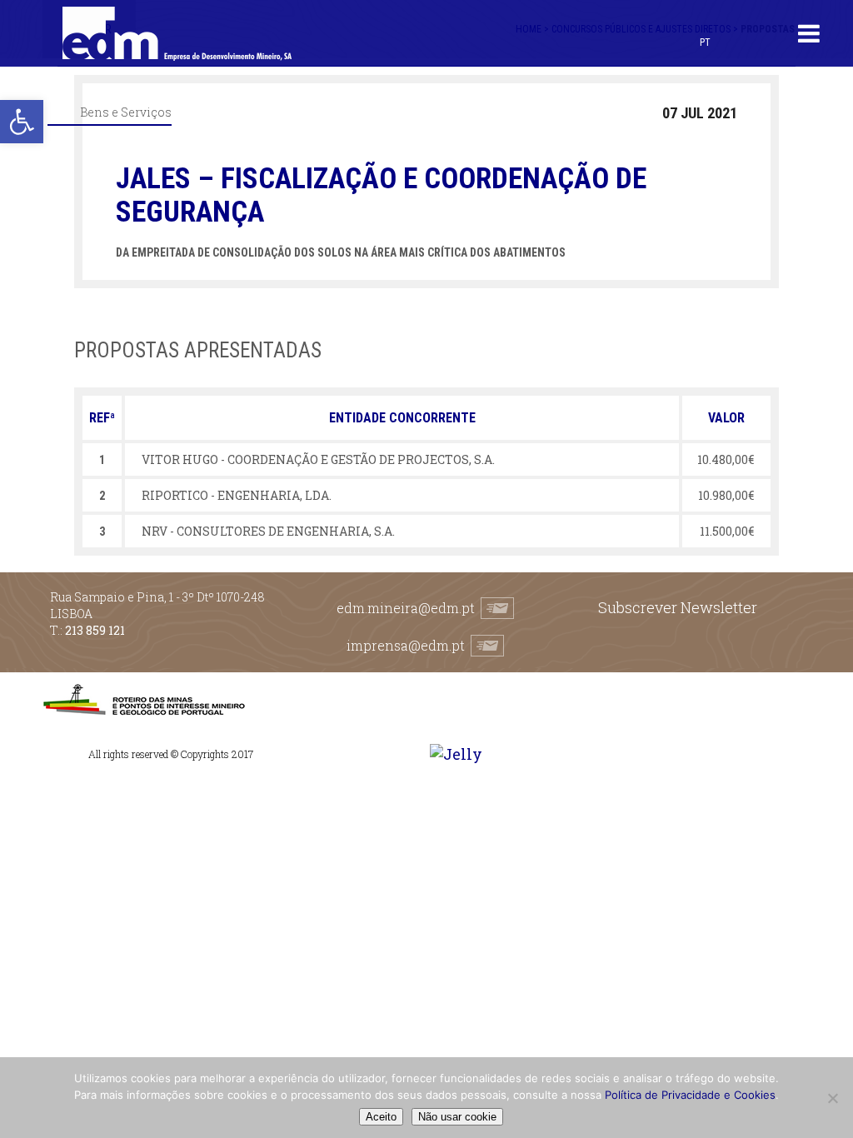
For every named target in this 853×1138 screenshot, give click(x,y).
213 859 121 (95, 630)
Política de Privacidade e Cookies (690, 1094)
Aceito (381, 1117)
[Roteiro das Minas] (143, 711)
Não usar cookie (457, 1117)
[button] (21, 121)
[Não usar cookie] (832, 1098)
